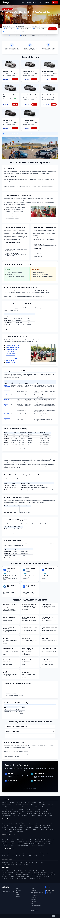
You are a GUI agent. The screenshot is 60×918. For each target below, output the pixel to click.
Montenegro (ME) (37, 809)
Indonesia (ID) (10, 872)
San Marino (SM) (5, 813)
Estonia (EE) (4, 806)
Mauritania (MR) (5, 827)
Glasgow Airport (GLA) (10, 355)
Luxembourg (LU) (13, 809)
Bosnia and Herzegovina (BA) (7, 804)
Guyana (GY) (13, 841)
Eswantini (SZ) (35, 823)
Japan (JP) (29, 872)
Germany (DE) (42, 806)
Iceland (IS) (19, 807)
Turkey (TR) (33, 815)
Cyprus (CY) (32, 804)
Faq (40, 2)
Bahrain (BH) (13, 870)
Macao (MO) (18, 874)
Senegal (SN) (26, 829)
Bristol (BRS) (6, 413)
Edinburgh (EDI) (7, 399)
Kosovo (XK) (38, 807)
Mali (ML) (49, 825)
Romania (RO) (37, 811)
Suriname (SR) (5, 845)
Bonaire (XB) (27, 837)
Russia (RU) (45, 811)
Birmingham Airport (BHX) (11, 353)
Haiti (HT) (22, 853)
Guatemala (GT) (5, 841)
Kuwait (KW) (52, 872)
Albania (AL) (4, 802)
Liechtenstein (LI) (53, 807)
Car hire (17, 888)
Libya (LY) (26, 825)
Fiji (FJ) (11, 862)
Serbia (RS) (13, 813)
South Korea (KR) (38, 876)
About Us (32, 888)
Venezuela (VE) (41, 845)
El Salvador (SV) (33, 839)
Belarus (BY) (34, 802)
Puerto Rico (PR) (27, 843)
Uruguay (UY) (32, 845)
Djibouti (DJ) (21, 823)
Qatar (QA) (13, 876)
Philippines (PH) (5, 876)
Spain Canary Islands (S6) (7, 815)
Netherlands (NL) (46, 809)
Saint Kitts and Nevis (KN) (47, 853)
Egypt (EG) (28, 823)
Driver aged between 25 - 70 (10, 31)
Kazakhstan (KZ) (44, 872)
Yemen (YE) (39, 878)
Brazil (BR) (34, 837)
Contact (17, 894)
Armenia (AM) (19, 802)
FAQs (17, 892)
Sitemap (18, 896)
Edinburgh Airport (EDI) (11, 351)
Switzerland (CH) (25, 815)
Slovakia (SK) (20, 813)
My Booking (18, 890)
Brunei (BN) (20, 870)
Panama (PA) (4, 843)
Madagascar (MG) (34, 825)
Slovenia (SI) (28, 813)
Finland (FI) (21, 806)
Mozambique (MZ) (38, 827)
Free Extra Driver (34, 890)
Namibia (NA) (46, 827)
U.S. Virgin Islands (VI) (27, 855)
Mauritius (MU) (13, 827)
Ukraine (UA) (40, 815)
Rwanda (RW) (19, 829)
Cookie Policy (33, 901)
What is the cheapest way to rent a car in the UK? (17, 736)
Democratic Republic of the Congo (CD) (9, 823)
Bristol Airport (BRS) (10, 360)
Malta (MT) (21, 809)
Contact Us (47, 2)
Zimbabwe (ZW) (20, 831)
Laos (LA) (4, 874)
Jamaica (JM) (28, 841)
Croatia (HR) (25, 804)
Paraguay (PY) (12, 843)
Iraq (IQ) (17, 872)
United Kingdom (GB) (49, 815)
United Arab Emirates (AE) (22, 878)
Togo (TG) (12, 845)
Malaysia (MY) (26, 874)
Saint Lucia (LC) (5, 855)
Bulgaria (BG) (18, 804)
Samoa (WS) (18, 864)
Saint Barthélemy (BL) (37, 843)
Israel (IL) (23, 872)
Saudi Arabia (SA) (20, 876)
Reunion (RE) (11, 829)
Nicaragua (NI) (48, 841)
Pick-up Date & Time (20, 26)
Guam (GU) (42, 870)
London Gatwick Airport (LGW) (12, 347)
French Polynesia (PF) (19, 862)
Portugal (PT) (29, 811)
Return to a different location (23, 31)
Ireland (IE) (26, 807)
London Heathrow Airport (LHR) (12, 345)
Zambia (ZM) (11, 831)
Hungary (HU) (11, 807)
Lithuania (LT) (4, 809)
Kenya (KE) (13, 825)
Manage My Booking (31, 2)
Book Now (55, 2)
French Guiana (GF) (41, 839)
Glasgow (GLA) (7, 409)
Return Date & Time (35, 26)
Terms (32, 903)
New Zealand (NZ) (39, 862)
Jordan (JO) (36, 872)
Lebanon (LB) (10, 874)
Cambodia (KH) (28, 870)
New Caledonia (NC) (29, 862)
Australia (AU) (5, 862)
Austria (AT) (27, 802)
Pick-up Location (6, 26)
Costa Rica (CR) (5, 839)
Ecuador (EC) (24, 839)
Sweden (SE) (16, 815)
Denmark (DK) (50, 804)
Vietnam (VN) (32, 878)
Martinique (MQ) (29, 853)
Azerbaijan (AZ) (5, 870)
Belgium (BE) (41, 802)
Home (23, 2)
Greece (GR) (4, 807)
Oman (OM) (33, 874)
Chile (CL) (40, 837)
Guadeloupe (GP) (51, 839)
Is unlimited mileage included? (12, 731)
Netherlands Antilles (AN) (38, 841)
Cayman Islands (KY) (6, 853)
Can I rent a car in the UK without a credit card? (16, 726)
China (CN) (35, 870)
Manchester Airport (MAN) (11, 349)
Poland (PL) (23, 811)
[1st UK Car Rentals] (5, 2)
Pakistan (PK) (40, 874)
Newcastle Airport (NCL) (11, 362)
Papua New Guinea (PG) (50, 874)
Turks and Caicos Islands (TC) (22, 845)
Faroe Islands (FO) (12, 806)
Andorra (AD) (12, 802)
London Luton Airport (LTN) (11, 358)
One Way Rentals (34, 895)
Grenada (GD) (15, 853)
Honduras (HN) (21, 841)
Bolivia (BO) (20, 837)
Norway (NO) (15, 811)
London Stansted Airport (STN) (12, 356)
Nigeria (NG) (4, 829)
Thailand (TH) (12, 878)
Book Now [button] (15, 79)
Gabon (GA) (43, 823)
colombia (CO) (47, 837)
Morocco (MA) (29, 827)
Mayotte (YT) (21, 827)
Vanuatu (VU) (26, 864)
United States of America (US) (38, 855)
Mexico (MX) (37, 853)
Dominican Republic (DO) (15, 839)
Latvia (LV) (45, 807)
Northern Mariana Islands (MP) (8, 864)
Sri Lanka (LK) (46, 876)
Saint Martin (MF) (47, 843)
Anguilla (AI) (4, 837)
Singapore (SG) (29, 876)
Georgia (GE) (34, 806)
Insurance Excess (34, 897)
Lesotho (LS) (19, 825)
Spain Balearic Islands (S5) (44, 813)
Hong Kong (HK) (49, 870)
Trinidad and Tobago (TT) (15, 855)
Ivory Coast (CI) (5, 825)
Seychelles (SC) (35, 829)
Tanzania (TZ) (52, 829)
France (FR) (27, 806)
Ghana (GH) (50, 823)
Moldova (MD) (28, 809)
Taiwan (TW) (4, 878)
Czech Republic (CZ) (41, 804)
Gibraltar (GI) (49, 806)
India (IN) (4, 872)
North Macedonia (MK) (6, 811)
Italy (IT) (31, 807)
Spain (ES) (35, 813)
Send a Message (49, 887)
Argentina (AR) (12, 837)
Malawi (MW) (42, 825)
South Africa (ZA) (43, 829)
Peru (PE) (20, 843)
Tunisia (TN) (4, 831)
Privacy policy (33, 899)
